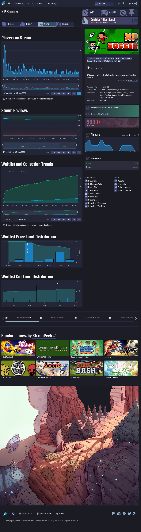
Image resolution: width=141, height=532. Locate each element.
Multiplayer (108, 61)
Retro (117, 58)
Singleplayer (98, 61)
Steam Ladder (94, 193)
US (26, 514)
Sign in (130, 4)
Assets (121, 181)
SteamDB (92, 181)
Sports (89, 58)
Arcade (111, 58)
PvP (115, 61)
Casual (90, 61)
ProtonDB (92, 187)
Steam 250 (93, 197)
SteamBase (93, 200)
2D (119, 61)
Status (61, 514)
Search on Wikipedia (97, 203)
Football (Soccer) (100, 58)
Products (122, 184)
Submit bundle (124, 187)
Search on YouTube (96, 206)
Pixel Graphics (126, 58)
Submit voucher (125, 190)
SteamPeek (93, 190)
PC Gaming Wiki (95, 184)
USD (45, 514)
